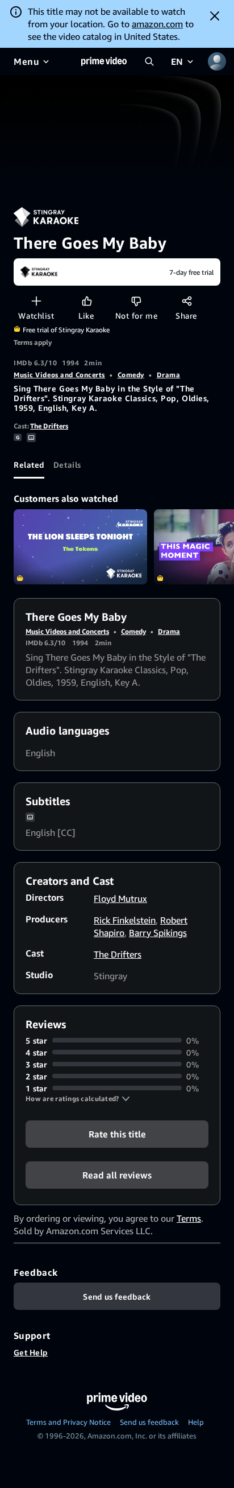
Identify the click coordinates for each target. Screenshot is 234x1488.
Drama (169, 374)
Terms (189, 1218)
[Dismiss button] (215, 15)
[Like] (87, 301)
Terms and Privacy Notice (68, 1422)
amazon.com (157, 24)
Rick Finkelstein (125, 920)
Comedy (131, 374)
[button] (78, 1098)
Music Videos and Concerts (59, 374)
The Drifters (49, 426)
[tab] (29, 465)
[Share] (187, 301)
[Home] (104, 61)
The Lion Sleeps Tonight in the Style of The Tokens (80, 546)
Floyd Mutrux (120, 898)
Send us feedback (149, 1422)
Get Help (31, 1352)
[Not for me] (136, 301)
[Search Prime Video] (149, 61)
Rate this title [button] (117, 1133)
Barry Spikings (158, 932)
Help (196, 1422)
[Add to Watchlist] (36, 301)
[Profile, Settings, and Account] (216, 61)
